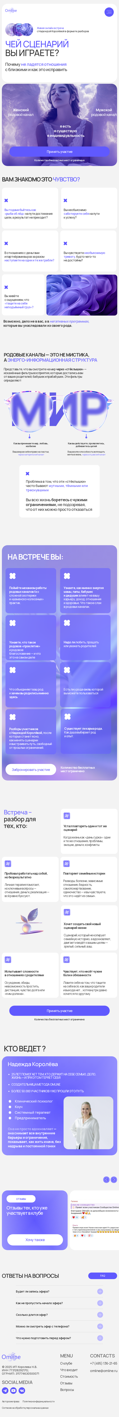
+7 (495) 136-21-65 (103, 1363)
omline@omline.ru (103, 1370)
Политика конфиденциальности (38, 1401)
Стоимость (69, 1376)
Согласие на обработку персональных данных (25, 1407)
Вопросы (67, 1389)
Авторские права (10, 1401)
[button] (59, 151)
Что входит (69, 1369)
